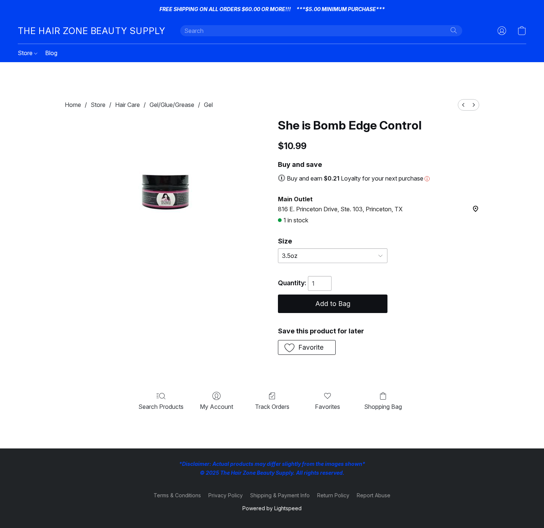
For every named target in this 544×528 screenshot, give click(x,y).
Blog (51, 53)
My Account (216, 406)
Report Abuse (373, 495)
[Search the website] (453, 30)
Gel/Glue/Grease (172, 104)
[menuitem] (463, 105)
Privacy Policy (225, 495)
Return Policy (333, 495)
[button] (91, 30)
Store (26, 53)
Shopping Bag (383, 406)
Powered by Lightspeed (272, 508)
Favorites (327, 406)
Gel (208, 104)
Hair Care (127, 104)
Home (73, 104)
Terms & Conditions (177, 495)
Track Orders (272, 406)
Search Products (161, 406)
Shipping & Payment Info (280, 495)
